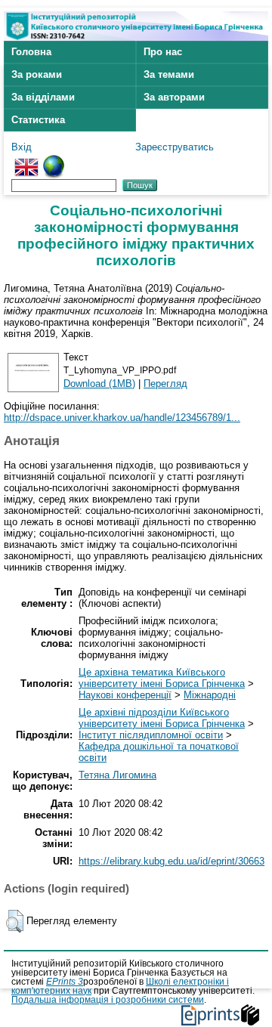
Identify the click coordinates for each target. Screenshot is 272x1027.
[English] (26, 160)
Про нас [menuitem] (163, 51)
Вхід (21, 147)
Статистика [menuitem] (38, 119)
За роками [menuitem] (36, 74)
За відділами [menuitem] (43, 97)
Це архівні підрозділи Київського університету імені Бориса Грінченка (162, 718)
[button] (14, 921)
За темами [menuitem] (169, 74)
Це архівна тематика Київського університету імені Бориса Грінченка (162, 678)
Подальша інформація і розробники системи (107, 999)
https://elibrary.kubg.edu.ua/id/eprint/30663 (171, 861)
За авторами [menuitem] (174, 97)
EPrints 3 (64, 981)
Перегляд (165, 383)
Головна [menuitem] (31, 51)
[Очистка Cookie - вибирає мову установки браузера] (54, 160)
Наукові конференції (125, 695)
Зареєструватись (174, 147)
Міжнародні (210, 695)
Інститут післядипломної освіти (151, 735)
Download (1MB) (99, 383)
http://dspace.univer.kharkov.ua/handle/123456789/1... (122, 417)
